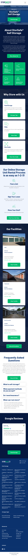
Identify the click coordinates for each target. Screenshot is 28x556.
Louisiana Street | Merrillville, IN (18, 488)
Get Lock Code (5, 538)
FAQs (3, 531)
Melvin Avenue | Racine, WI (20, 506)
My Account (18, 538)
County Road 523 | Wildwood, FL (5, 477)
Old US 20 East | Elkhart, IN (7, 487)
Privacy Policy (14, 554)
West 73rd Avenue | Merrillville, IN (6, 491)
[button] (14, 384)
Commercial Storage (6, 517)
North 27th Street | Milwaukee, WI (18, 505)
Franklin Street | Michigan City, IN (20, 491)
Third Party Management (7, 536)
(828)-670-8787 (7, 332)
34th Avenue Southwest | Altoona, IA (7, 496)
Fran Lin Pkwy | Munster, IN (7, 493)
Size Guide (4, 530)
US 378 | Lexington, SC (19, 498)
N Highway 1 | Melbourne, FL (7, 469)
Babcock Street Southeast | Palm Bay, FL (20, 470)
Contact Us (18, 536)
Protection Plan (5, 533)
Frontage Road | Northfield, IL (7, 483)
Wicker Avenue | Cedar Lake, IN (20, 483)
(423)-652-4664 (7, 296)
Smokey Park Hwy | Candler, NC (20, 496)
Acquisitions (18, 535)
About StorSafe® (5, 535)
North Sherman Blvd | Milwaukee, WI (6, 507)
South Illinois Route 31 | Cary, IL (19, 477)
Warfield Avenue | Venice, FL (20, 475)
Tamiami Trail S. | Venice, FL (7, 475)
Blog (17, 530)
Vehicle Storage (16, 517)
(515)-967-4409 (7, 260)
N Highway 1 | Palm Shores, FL (7, 473)
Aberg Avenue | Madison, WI (7, 504)
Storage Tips (18, 533)
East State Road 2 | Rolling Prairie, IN (20, 494)
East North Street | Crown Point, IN (7, 486)
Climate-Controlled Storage (18, 515)
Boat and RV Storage (6, 515)
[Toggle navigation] (25, 2)
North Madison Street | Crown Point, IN (19, 486)
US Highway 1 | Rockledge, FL (20, 473)
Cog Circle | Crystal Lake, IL (20, 479)
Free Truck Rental (19, 531)
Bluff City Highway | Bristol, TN (7, 502)
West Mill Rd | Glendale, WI (20, 501)
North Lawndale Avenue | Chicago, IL (7, 480)
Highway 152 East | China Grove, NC (7, 499)
